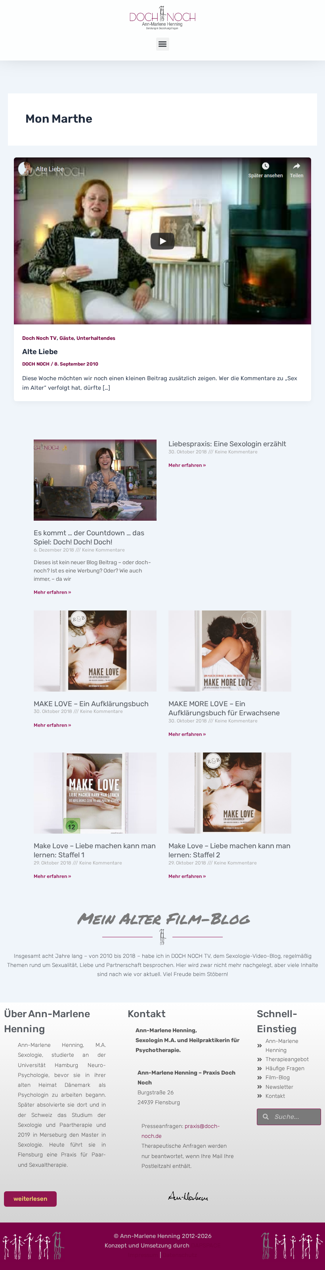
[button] (162, 44)
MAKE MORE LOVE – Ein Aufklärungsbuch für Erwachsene (224, 708)
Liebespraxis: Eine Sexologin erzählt (227, 444)
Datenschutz (179, 1255)
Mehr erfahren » (52, 592)
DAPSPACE (206, 1245)
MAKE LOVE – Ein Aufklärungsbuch (91, 703)
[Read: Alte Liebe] (163, 240)
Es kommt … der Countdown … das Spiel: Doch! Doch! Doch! (89, 537)
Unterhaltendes (95, 338)
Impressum (143, 1255)
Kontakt (147, 1014)
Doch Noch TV (39, 338)
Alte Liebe (40, 351)
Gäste (66, 338)
